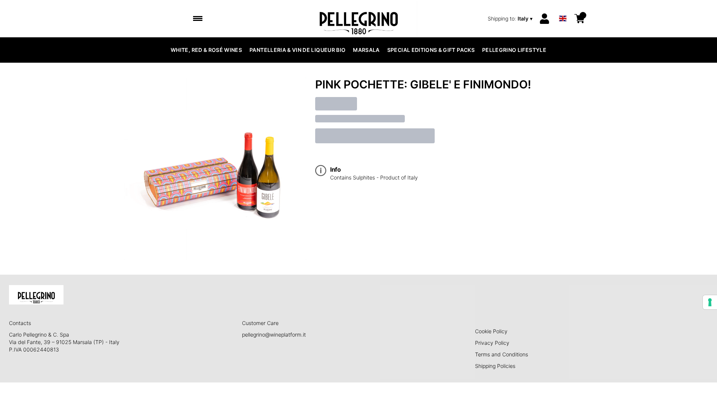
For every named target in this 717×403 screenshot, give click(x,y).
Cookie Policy (491, 331)
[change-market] (511, 18)
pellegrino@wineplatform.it (274, 334)
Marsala (366, 50)
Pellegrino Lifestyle (514, 50)
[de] (562, 9)
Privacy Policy (492, 343)
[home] (358, 18)
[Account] (544, 18)
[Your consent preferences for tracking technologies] (710, 302)
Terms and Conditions (501, 354)
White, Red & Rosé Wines (206, 50)
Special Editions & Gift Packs (431, 50)
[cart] (579, 18)
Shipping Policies (495, 366)
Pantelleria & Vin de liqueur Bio (297, 50)
